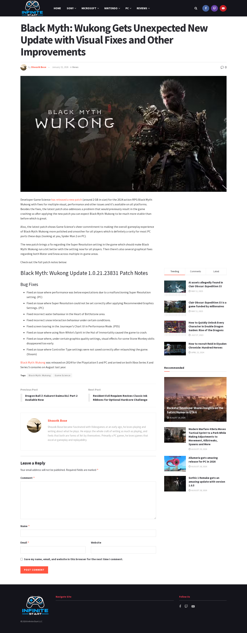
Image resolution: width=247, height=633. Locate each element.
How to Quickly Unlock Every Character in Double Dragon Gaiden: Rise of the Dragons (206, 326)
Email (24, 542)
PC (127, 8)
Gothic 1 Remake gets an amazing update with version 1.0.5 (207, 481)
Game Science (62, 375)
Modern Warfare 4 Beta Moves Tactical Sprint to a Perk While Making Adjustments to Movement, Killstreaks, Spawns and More (207, 436)
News (75, 67)
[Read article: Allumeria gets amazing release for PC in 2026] (175, 463)
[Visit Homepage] (32, 8)
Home (57, 8)
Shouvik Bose (38, 67)
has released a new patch (66, 199)
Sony (70, 8)
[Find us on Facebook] (205, 8)
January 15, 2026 (60, 67)
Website (96, 542)
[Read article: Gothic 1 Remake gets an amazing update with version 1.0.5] (175, 483)
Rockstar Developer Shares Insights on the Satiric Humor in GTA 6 (195, 410)
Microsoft (89, 8)
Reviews (142, 8)
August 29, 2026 (177, 417)
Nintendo (111, 8)
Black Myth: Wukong (32, 362)
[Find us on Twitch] (214, 8)
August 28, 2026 (199, 466)
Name (25, 526)
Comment (27, 478)
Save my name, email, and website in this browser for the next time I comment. (73, 559)
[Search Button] (196, 8)
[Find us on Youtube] (223, 8)
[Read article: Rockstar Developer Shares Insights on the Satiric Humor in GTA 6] (195, 399)
